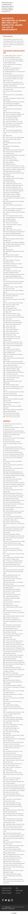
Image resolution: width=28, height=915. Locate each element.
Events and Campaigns (7, 893)
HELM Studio (4, 908)
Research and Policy (6, 890)
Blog (17, 888)
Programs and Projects (7, 888)
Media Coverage (19, 890)
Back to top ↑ (11, 908)
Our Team (18, 893)
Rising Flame (8, 907)
